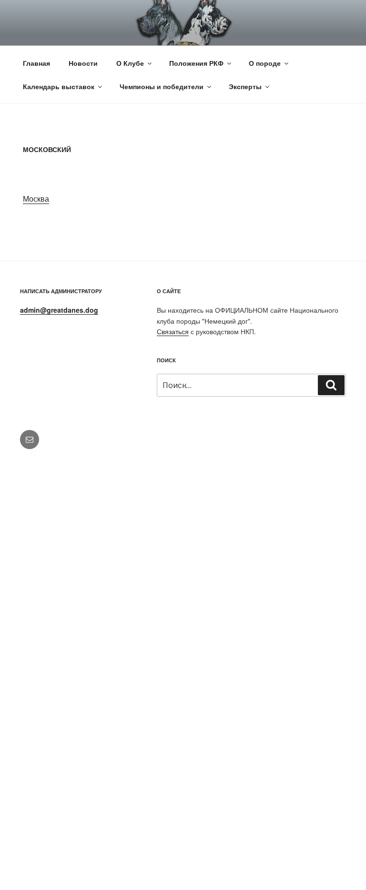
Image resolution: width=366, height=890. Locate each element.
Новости (83, 63)
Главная (36, 63)
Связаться (173, 331)
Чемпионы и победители (161, 86)
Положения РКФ (196, 63)
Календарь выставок (58, 86)
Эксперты (245, 86)
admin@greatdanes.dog (59, 310)
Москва (36, 198)
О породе (265, 63)
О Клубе (130, 63)
